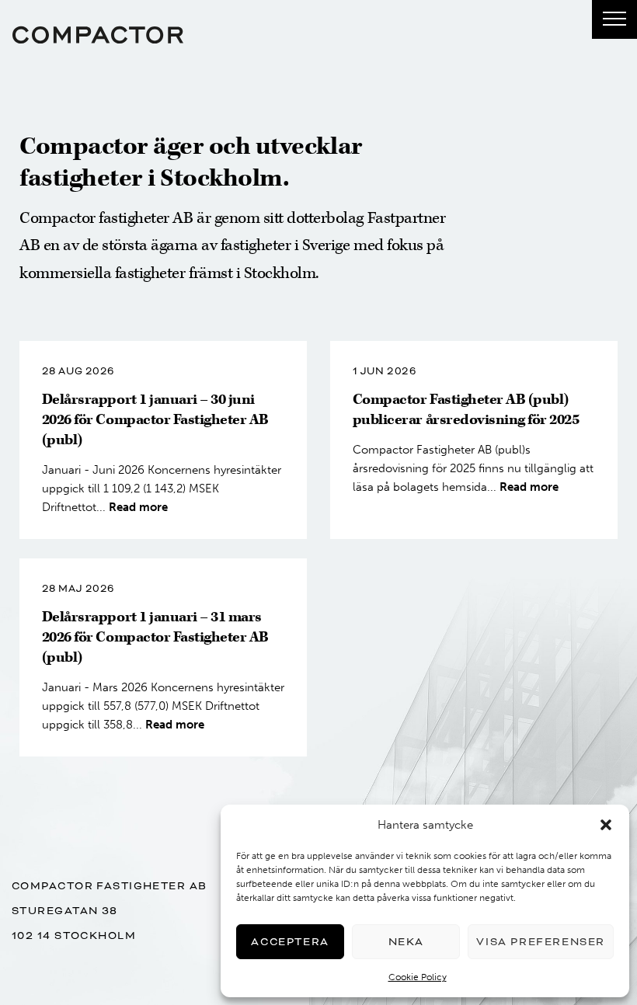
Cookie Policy (417, 977)
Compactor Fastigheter (98, 35)
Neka (406, 941)
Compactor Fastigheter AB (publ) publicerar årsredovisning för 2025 (466, 409)
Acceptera (290, 941)
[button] (606, 825)
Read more (138, 507)
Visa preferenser (540, 941)
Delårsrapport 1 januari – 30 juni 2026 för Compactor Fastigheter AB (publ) (155, 420)
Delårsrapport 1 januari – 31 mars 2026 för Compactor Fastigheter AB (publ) (155, 637)
